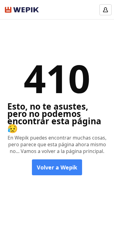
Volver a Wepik (57, 167)
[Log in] (105, 9)
